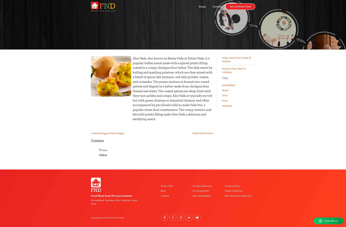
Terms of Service (233, 190)
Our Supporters (201, 190)
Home (202, 6)
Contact (217, 6)
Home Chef (167, 185)
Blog (163, 190)
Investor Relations (202, 185)
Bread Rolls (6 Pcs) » (203, 133)
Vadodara (227, 105)
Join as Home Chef (240, 6)
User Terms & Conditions (238, 195)
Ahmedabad (228, 85)
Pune (224, 100)
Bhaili (225, 90)
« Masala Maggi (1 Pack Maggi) (107, 133)
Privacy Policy (232, 185)
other (225, 95)
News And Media (202, 195)
